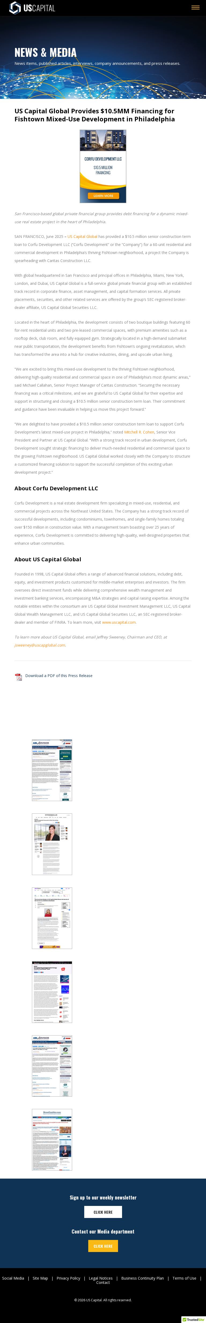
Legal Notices (101, 1278)
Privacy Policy (68, 1278)
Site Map (40, 1278)
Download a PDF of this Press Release (59, 675)
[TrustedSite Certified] (103, 1309)
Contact (103, 1282)
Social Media (13, 1278)
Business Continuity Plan (142, 1278)
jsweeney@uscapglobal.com (39, 645)
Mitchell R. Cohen (139, 432)
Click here (103, 1212)
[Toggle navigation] (196, 8)
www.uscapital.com (119, 622)
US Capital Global (82, 236)
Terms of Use (184, 1278)
